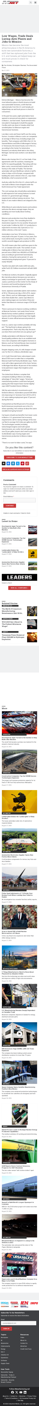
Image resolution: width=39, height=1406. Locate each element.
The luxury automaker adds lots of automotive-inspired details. (17, 822)
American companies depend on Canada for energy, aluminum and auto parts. (18, 1016)
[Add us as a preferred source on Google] (27, 463)
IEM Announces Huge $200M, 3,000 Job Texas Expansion (18, 1049)
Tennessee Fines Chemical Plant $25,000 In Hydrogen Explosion (13, 637)
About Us (6, 1396)
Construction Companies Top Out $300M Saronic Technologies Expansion (13, 540)
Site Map (20, 1400)
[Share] (8, 463)
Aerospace (6, 890)
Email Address (8, 496)
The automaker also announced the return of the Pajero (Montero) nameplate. (17, 1246)
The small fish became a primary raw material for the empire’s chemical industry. (19, 743)
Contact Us (13, 1396)
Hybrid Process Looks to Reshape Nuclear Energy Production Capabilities (19, 1130)
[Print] (3, 463)
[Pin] (22, 463)
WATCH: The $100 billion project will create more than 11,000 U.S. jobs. (19, 1208)
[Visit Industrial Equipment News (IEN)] (24, 1303)
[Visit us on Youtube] (21, 1392)
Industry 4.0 (7, 606)
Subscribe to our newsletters (19, 457)
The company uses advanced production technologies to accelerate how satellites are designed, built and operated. (19, 1093)
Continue (10, 506)
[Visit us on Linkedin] (25, 1392)
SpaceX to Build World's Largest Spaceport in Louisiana (18, 1203)
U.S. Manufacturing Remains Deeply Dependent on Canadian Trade (18, 1011)
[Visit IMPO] (34, 1303)
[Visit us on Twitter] (16, 1392)
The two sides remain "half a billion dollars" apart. (18, 1170)
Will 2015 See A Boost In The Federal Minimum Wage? (12, 624)
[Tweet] (18, 463)
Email (2, 1319)
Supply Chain (7, 619)
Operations (6, 734)
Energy (5, 928)
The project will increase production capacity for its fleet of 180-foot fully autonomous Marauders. (18, 781)
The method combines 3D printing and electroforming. (19, 1134)
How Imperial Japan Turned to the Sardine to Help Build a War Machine (14, 528)
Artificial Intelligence (10, 968)
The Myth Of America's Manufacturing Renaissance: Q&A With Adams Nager (12, 611)
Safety (5, 632)
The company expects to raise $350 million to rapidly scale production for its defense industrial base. (19, 1284)
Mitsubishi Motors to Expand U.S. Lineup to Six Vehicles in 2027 (18, 1241)
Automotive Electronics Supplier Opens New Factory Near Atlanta (13, 563)
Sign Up (6, 1329)
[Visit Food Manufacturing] (15, 1303)
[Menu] (35, 2)
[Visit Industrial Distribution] (5, 1306)
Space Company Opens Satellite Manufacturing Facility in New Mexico (18, 1088)
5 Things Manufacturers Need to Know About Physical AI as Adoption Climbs (18, 973)
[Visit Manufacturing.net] (15, 1306)
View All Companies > (19, 588)
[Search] (30, 2)
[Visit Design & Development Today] (5, 1303)
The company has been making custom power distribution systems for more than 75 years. (17, 1054)
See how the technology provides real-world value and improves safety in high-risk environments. (18, 977)
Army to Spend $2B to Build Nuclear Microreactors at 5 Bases (14, 932)
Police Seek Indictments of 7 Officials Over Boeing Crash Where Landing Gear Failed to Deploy (17, 895)
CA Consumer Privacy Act (28, 1398)
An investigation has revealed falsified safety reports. (19, 899)
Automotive (7, 813)
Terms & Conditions (11, 1398)
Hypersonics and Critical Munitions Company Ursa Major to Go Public (19, 1280)
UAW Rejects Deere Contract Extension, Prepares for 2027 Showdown (16, 1167)
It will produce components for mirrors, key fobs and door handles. (19, 860)
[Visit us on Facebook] (12, 1392)
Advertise (22, 1396)
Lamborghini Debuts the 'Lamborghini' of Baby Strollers (13, 551)
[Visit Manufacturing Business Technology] (24, 1306)
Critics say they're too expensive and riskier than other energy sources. (18, 937)
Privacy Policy (31, 1396)
